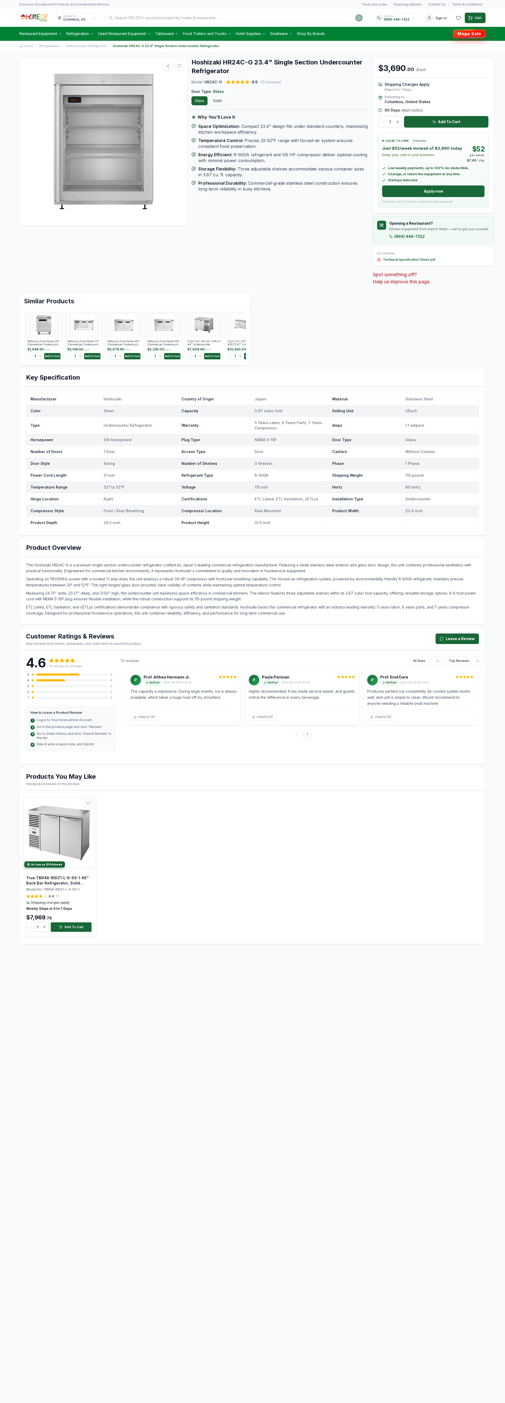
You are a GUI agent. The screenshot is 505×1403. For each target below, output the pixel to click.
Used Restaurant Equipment (122, 33)
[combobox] (426, 661)
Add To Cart (449, 121)
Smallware (279, 33)
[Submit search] (359, 18)
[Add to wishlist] (88, 803)
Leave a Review (460, 638)
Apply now (433, 191)
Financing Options (408, 4)
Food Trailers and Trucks (204, 33)
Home (28, 46)
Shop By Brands (311, 33)
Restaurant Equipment (38, 33)
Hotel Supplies (248, 33)
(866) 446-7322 (409, 236)
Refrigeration (77, 33)
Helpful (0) (146, 717)
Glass (199, 100)
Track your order (374, 4)
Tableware (164, 33)
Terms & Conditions (467, 4)
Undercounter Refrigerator (86, 46)
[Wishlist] (458, 18)
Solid (217, 100)
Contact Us (436, 4)
